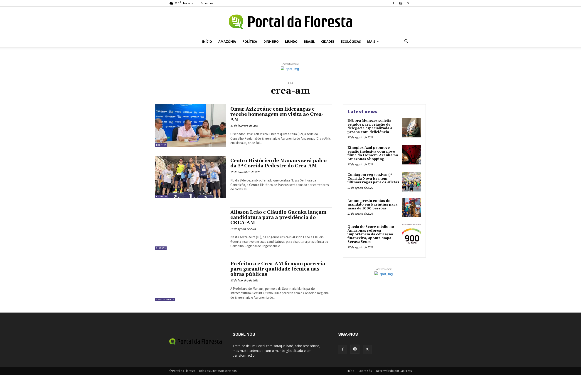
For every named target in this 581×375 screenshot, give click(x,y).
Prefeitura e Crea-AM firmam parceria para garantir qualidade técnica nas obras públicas (277, 269)
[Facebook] (393, 3)
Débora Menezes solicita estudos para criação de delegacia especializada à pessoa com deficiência (369, 126)
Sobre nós (207, 3)
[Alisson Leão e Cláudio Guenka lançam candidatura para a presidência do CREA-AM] (190, 228)
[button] (406, 42)
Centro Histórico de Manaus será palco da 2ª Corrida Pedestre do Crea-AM (278, 163)
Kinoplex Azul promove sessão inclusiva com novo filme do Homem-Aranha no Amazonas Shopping (372, 153)
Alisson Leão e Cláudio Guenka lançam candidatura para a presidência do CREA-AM (278, 217)
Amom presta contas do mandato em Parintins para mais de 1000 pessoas (372, 205)
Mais (371, 41)
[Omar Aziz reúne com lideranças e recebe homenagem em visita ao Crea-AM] (190, 125)
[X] (408, 3)
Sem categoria (165, 299)
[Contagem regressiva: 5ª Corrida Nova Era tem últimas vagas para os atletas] (411, 181)
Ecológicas (351, 41)
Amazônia (227, 41)
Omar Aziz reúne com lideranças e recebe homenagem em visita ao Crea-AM (276, 114)
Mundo (291, 41)
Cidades (328, 41)
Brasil (309, 41)
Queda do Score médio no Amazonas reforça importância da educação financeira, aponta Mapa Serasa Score (370, 234)
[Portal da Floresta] (290, 22)
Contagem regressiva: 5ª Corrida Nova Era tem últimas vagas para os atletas (373, 178)
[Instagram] (400, 3)
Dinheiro (271, 41)
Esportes (161, 196)
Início (207, 41)
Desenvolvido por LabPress (394, 371)
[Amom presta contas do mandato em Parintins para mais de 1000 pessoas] (411, 208)
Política (249, 41)
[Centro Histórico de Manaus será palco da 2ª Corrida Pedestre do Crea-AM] (190, 177)
